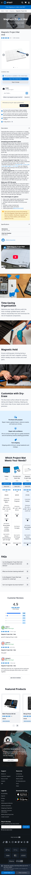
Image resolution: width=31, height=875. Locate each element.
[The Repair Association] (27, 842)
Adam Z (7, 627)
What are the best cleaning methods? (13, 571)
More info (6, 486)
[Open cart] (25, 2)
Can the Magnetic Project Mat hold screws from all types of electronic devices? (12, 563)
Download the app (21, 791)
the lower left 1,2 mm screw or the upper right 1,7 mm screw (15, 165)
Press (17, 783)
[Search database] (22, 2)
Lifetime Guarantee (6, 805)
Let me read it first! (7, 829)
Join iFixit (24, 105)
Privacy (3, 798)
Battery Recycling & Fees (7, 814)
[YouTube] (16, 842)
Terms (2, 801)
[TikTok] (4, 842)
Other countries (23, 872)
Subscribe (26, 827)
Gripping (12, 11)
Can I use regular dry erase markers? (12, 585)
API (2, 783)
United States (7, 872)
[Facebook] (7, 842)
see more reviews (15, 678)
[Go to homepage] (9, 2)
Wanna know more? (18, 208)
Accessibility (4, 793)
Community (19, 774)
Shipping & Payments (6, 808)
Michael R (7, 658)
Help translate (14, 837)
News (17, 786)
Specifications (5, 224)
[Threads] (24, 842)
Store (2, 11)
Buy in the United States (15, 79)
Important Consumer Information (6, 811)
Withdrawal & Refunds (7, 803)
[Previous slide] (13, 725)
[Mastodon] (19, 842)
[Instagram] (13, 842)
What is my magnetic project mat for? (12, 97)
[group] (3, 55)
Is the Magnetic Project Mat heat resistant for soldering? (11, 578)
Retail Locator (19, 778)
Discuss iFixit (4, 778)
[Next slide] (17, 725)
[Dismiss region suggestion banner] (29, 865)
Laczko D (7, 642)
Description (4, 128)
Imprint (3, 796)
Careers (3, 781)
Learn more (10, 760)
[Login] (29, 2)
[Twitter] (10, 842)
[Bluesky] (21, 842)
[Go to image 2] (15, 67)
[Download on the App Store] (22, 794)
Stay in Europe (15, 82)
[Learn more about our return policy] (12, 122)
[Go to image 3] (17, 67)
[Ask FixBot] (27, 93)
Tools (6, 11)
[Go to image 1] (14, 67)
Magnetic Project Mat (21, 11)
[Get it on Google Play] (22, 799)
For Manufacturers (21, 781)
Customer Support (5, 776)
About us (3, 774)
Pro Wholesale (19, 776)
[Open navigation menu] (1, 2)
